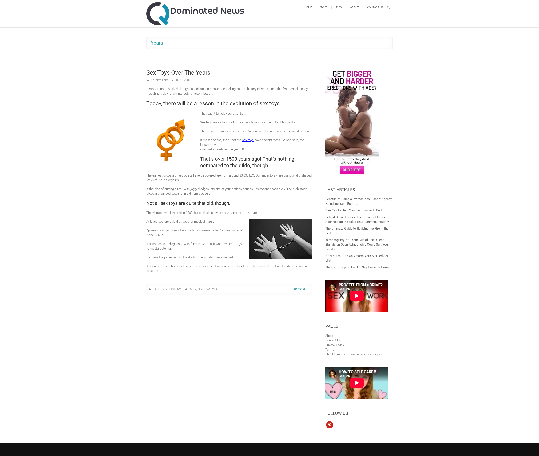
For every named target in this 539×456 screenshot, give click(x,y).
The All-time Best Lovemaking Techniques (354, 354)
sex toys (248, 140)
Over (192, 289)
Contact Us (375, 7)
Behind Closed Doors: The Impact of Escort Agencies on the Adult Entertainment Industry (357, 219)
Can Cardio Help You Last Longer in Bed (353, 210)
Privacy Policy (334, 345)
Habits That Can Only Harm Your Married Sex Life (356, 258)
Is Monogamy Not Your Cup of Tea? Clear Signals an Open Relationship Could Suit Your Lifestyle (357, 244)
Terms (329, 350)
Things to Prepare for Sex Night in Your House (357, 267)
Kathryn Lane (159, 80)
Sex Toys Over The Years (178, 72)
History (175, 289)
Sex (200, 289)
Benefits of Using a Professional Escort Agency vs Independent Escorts (358, 201)
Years (216, 289)
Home (308, 7)
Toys (323, 7)
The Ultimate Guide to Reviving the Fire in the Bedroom (356, 231)
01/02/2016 (184, 80)
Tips (339, 7)
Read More (298, 289)
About (354, 7)
